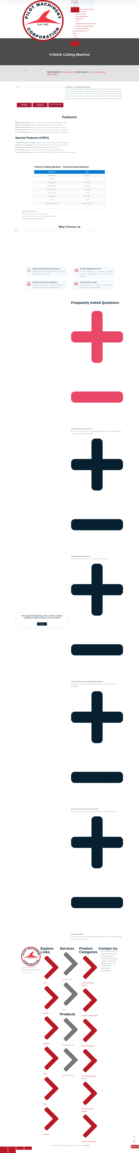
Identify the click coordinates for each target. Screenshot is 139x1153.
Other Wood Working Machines (84, 26)
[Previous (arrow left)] (4, 1151)
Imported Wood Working (82, 28)
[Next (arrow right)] (12, 1151)
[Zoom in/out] (4, 1148)
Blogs (74, 33)
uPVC (77, 21)
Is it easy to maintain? (77, 934)
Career (75, 35)
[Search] (75, 9)
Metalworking (79, 19)
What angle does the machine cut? (81, 556)
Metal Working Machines (80, 31)
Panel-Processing (81, 14)
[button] (97, 368)
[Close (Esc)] (28, 1148)
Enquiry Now (135, 1146)
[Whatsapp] (135, 1141)
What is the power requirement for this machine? (85, 809)
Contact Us (76, 38)
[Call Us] (135, 1137)
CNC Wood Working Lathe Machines (86, 23)
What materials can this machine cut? (81, 428)
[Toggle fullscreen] (12, 1148)
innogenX (86, 1145)
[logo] (43, 20)
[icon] (22, 972)
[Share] (20, 1148)
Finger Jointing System (82, 16)
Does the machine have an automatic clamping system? (87, 681)
